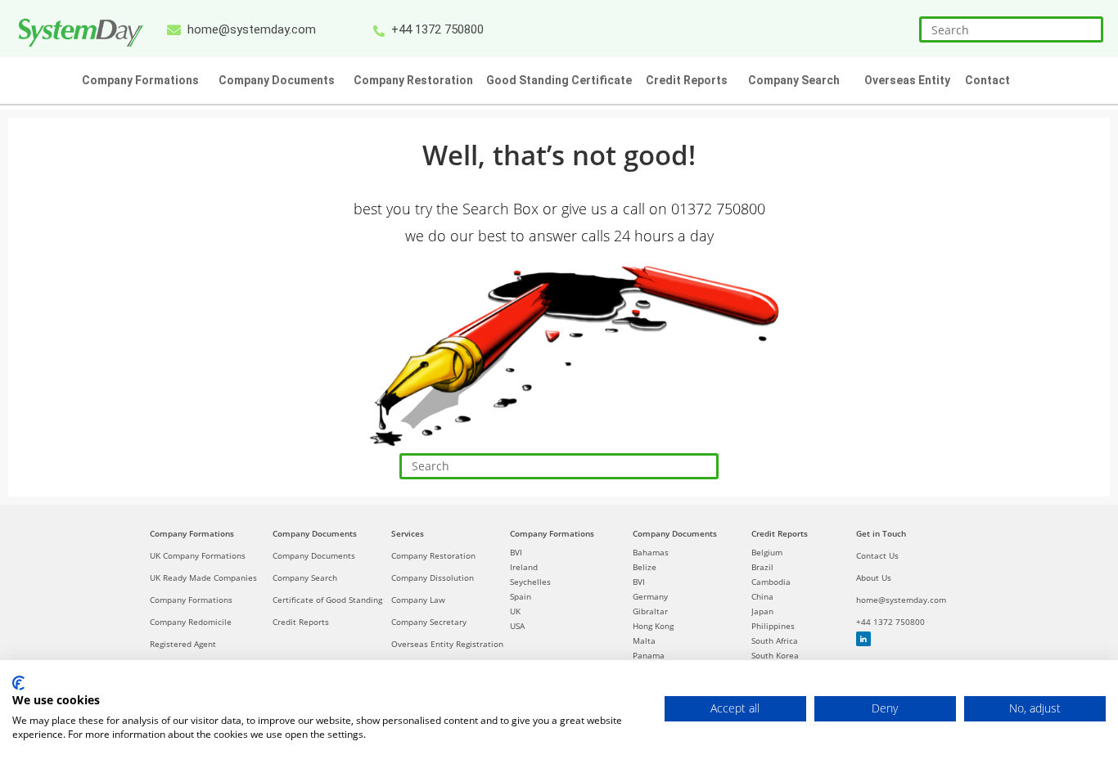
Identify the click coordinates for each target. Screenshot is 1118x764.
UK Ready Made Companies (203, 577)
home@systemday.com (901, 599)
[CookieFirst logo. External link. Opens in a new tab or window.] (18, 683)
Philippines (773, 625)
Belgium (766, 552)
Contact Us (877, 555)
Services (407, 533)
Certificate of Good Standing (327, 599)
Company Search (305, 577)
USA (517, 625)
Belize (644, 567)
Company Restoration (433, 555)
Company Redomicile (191, 621)
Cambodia (771, 581)
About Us (873, 577)
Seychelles (530, 581)
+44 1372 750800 (890, 621)
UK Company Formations (198, 555)
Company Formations (192, 533)
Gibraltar (650, 611)
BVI (516, 552)
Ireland (524, 567)
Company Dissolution (432, 577)
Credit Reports (301, 621)
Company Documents (315, 533)
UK (515, 611)
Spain (520, 596)
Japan (762, 611)
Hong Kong (653, 625)
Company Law (418, 599)
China (762, 596)
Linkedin (863, 638)
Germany (650, 596)
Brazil (762, 567)
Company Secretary (429, 621)
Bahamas (651, 552)
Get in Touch (881, 533)
